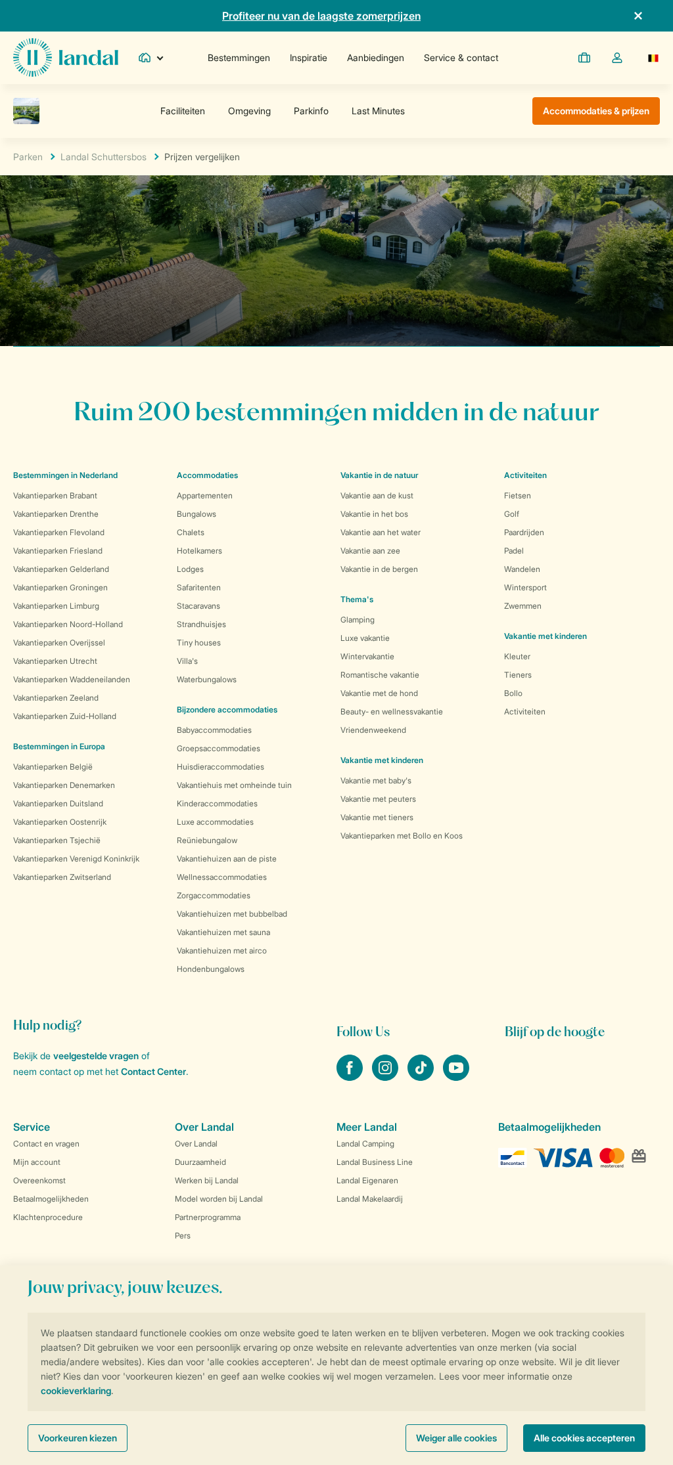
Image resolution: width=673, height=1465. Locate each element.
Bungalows (196, 514)
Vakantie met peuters (378, 799)
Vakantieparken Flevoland (58, 532)
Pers (183, 1235)
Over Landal (196, 1143)
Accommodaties (207, 475)
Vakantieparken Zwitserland (62, 877)
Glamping (357, 619)
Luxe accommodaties (215, 822)
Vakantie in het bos (374, 514)
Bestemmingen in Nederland (65, 475)
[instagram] (386, 1076)
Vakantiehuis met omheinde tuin (234, 785)
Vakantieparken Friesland (58, 551)
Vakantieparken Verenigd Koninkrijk (76, 859)
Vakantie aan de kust (376, 495)
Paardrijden (524, 532)
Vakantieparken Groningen (60, 587)
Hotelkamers (199, 551)
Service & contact (461, 57)
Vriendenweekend (373, 730)
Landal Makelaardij (369, 1199)
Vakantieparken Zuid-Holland (64, 716)
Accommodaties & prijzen (596, 110)
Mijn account (36, 1162)
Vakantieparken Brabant (55, 495)
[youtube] (456, 1076)
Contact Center (153, 1071)
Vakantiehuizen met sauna (223, 932)
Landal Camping (365, 1143)
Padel (514, 551)
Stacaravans (198, 606)
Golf (511, 514)
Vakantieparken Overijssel (59, 642)
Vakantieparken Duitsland (58, 803)
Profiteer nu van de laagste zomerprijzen (321, 15)
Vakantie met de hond (379, 693)
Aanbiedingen (375, 57)
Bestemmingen (239, 57)
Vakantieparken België (53, 767)
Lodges (190, 569)
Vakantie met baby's (375, 780)
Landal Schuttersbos (103, 156)
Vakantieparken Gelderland (61, 569)
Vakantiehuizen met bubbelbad (232, 914)
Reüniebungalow (207, 840)
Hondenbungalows (210, 969)
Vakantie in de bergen (379, 569)
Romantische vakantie (379, 675)
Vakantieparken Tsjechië (57, 840)
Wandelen (522, 569)
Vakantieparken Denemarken (64, 785)
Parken (28, 156)
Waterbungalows (207, 679)
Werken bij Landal (207, 1180)
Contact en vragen (46, 1143)
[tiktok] (421, 1076)
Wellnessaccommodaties (222, 877)
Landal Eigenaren (367, 1180)
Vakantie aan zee (370, 551)
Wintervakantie (367, 656)
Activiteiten (524, 711)
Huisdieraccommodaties (220, 767)
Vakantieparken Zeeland (56, 698)
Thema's (356, 599)
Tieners (518, 675)
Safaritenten (199, 587)
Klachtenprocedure (48, 1217)
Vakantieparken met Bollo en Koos (401, 836)
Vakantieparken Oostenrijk (59, 822)
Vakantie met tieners (376, 817)
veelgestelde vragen (96, 1055)
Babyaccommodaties (214, 730)
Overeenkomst (39, 1180)
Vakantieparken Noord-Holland (68, 624)
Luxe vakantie (365, 638)
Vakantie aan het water (380, 532)
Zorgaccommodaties (213, 895)
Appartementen (205, 495)
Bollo (513, 693)
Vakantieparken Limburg (56, 606)
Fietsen (517, 495)
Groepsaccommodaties (218, 748)
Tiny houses (199, 642)
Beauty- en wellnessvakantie (391, 711)
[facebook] (350, 1076)
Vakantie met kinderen (381, 760)
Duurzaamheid (200, 1162)
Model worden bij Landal (219, 1199)
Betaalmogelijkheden (51, 1199)
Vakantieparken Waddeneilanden (71, 679)
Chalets (190, 532)
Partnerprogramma (208, 1217)
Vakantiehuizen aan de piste (227, 859)
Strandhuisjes (201, 624)
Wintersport (525, 587)
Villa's (187, 661)
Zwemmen (523, 606)
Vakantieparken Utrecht (55, 661)
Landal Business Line (374, 1162)
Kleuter (517, 656)
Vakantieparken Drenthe (56, 514)
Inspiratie (308, 57)
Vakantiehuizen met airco (222, 950)
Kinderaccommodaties (217, 803)
